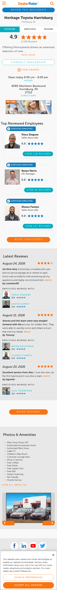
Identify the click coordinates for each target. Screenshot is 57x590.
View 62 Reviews (39, 190)
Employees (30, 29)
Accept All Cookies (28, 585)
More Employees (28, 239)
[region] (28, 570)
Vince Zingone (21, 295)
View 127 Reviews (38, 226)
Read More (28, 55)
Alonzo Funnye (22, 355)
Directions (28, 96)
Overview (9, 29)
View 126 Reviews (38, 154)
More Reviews (28, 412)
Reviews (48, 29)
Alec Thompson (22, 391)
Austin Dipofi (21, 304)
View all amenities (14, 485)
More (48, 280)
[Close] (53, 555)
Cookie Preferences (28, 577)
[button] (8, 523)
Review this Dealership (29, 10)
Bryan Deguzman (23, 346)
